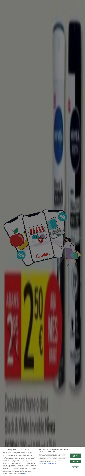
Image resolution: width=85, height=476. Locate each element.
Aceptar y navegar (75, 455)
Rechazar (75, 461)
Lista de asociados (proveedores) (48, 463)
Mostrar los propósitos (75, 466)
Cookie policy (25, 473)
